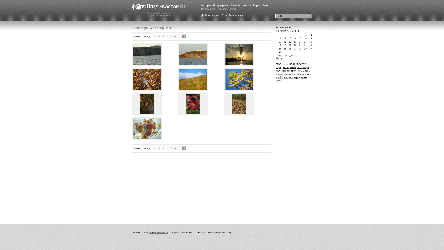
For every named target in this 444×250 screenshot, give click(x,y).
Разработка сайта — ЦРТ (220, 232)
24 (280, 49)
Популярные (221, 5)
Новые (247, 5)
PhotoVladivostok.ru (158, 232)
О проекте (187, 232)
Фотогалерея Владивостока (158, 7)
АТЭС (278, 64)
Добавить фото (210, 15)
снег (304, 77)
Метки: (280, 58)
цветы (279, 80)
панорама (281, 74)
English (175, 232)
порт (294, 74)
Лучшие (235, 5)
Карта (256, 5)
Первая (136, 36)
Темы (266, 5)
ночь (299, 70)
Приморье (286, 77)
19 (290, 45)
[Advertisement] (195, 164)
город (279, 67)
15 (305, 42)
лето (299, 67)
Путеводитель (208, 9)
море (305, 67)
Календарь (140, 28)
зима (293, 67)
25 (285, 49)
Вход (224, 15)
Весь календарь (286, 56)
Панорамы (222, 9)
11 (285, 42)
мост (279, 70)
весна (285, 64)
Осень (306, 70)
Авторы (206, 5)
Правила (200, 232)
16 (310, 42)
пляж (288, 74)
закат (286, 67)
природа (297, 77)
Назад (146, 36)
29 (305, 49)
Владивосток (297, 63)
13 (295, 42)
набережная (289, 70)
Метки (233, 9)
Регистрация (236, 15)
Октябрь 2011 (288, 31)
